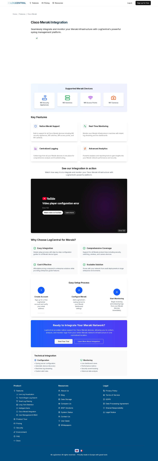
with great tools (101, 455)
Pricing (19, 423)
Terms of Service (113, 395)
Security (19, 428)
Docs (18, 441)
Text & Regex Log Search (28, 398)
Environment (21, 432)
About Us (65, 391)
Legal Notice (111, 412)
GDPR (108, 399)
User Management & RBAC (28, 415)
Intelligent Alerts (24, 408)
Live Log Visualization (26, 394)
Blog (63, 395)
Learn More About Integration (89, 341)
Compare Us (66, 404)
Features (22, 14)
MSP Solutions (67, 408)
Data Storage (66, 399)
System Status (67, 412)
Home (15, 14)
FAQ (18, 436)
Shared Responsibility (114, 408)
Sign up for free (143, 3)
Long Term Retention (26, 405)
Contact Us (65, 416)
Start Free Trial (63, 341)
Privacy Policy (111, 391)
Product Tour (21, 419)
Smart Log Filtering (25, 401)
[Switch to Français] (81, 450)
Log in (129, 3)
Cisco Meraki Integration (27, 411)
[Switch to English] (77, 450)
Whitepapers (66, 425)
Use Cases (65, 421)
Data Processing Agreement (117, 404)
